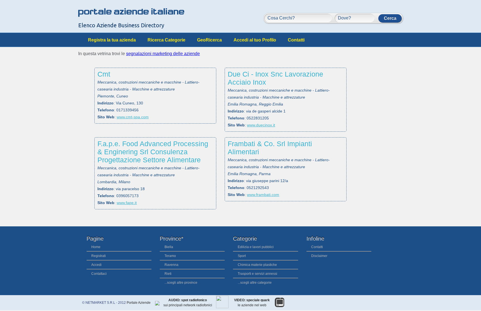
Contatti (296, 40)
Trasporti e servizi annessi (257, 274)
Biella (169, 247)
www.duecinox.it (261, 125)
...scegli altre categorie (255, 283)
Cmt (103, 74)
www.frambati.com (263, 194)
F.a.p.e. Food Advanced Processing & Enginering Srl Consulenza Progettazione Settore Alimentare (152, 152)
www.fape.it (127, 202)
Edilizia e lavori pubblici (256, 247)
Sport (242, 256)
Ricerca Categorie (166, 40)
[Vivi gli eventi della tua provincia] (395, 303)
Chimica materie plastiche (257, 265)
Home (95, 247)
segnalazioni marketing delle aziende (163, 53)
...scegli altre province (181, 283)
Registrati (98, 256)
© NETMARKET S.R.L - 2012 (104, 303)
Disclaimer (319, 256)
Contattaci (99, 274)
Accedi (96, 265)
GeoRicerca (209, 40)
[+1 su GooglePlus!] (383, 303)
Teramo (170, 256)
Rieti (168, 274)
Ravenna (171, 265)
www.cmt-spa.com (133, 117)
